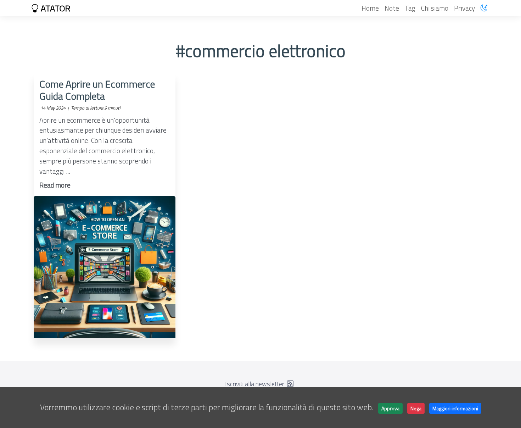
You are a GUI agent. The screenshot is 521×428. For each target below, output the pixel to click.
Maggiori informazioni (455, 408)
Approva (390, 408)
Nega (415, 408)
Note (392, 8)
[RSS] (290, 384)
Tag (410, 8)
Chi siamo (434, 8)
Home (370, 8)
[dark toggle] (484, 8)
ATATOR (55, 8)
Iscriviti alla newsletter (254, 384)
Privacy (464, 8)
